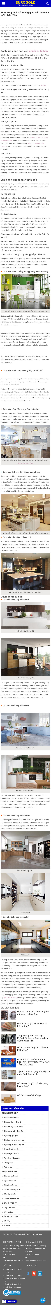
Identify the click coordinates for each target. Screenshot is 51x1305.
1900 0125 (11, 1302)
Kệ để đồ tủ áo (10, 1181)
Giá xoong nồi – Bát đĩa (13, 1131)
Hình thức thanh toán (13, 1287)
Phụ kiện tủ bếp (10, 1113)
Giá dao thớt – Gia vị (12, 1122)
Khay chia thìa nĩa (11, 1149)
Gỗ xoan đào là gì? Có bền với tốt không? (32, 1048)
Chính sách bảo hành (13, 1284)
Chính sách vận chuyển (13, 1275)
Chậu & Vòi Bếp (9, 1203)
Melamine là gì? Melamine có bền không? (32, 1024)
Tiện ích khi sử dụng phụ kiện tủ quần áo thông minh (33, 1072)
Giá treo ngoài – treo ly (13, 1126)
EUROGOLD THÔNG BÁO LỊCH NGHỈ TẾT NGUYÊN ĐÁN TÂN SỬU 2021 (33, 1062)
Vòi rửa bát (8, 1212)
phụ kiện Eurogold (11, 998)
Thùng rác (8, 1167)
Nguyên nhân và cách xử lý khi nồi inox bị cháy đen (33, 1012)
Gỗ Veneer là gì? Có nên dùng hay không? (32, 1084)
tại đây (43, 85)
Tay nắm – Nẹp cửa (11, 1158)
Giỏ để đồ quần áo (11, 1199)
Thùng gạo (8, 1163)
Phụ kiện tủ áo (9, 1172)
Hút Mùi (7, 1226)
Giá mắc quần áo (11, 1176)
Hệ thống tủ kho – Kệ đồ (14, 1145)
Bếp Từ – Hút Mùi (10, 1217)
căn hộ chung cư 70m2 (25, 463)
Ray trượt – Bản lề (11, 1154)
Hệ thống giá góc (11, 1136)
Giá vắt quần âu (10, 1185)
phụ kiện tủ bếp (38, 51)
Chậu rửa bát (9, 1208)
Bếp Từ (7, 1221)
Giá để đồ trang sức (12, 1190)
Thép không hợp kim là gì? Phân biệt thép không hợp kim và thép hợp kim (32, 1038)
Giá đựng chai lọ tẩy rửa (14, 1140)
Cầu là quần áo (10, 1194)
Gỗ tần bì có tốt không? (29, 1095)
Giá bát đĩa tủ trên (11, 1117)
